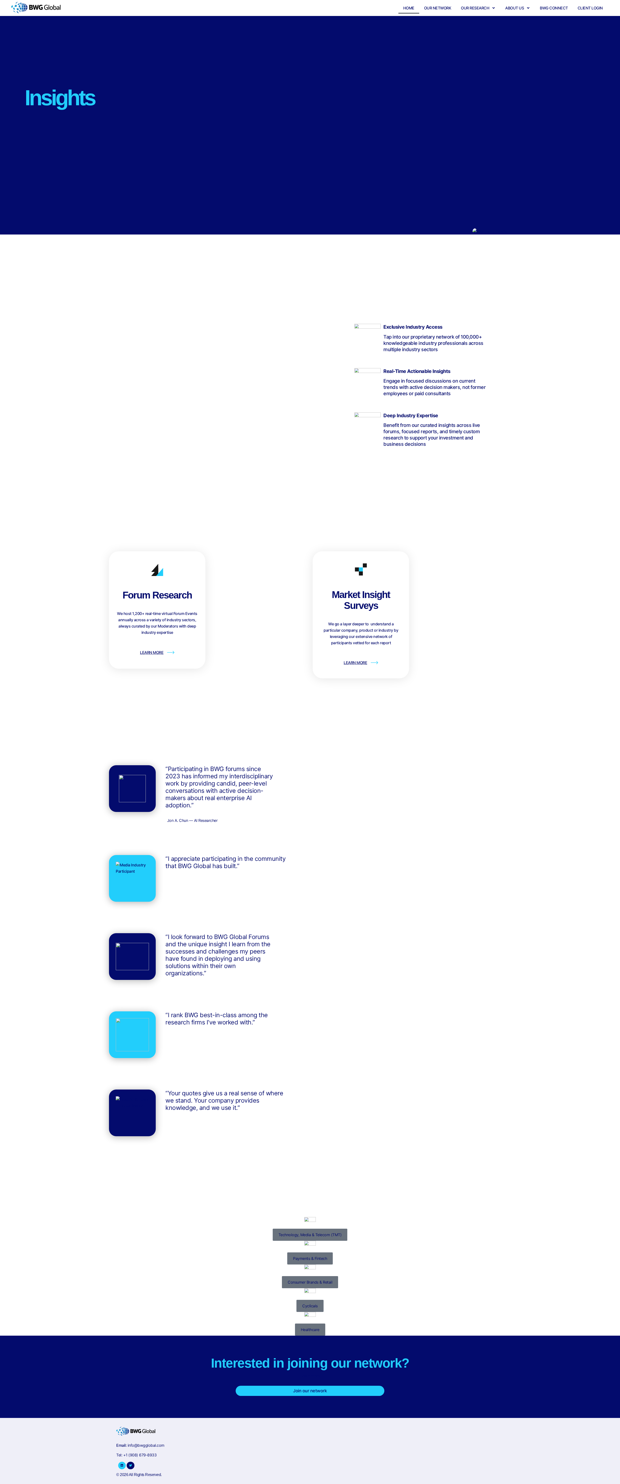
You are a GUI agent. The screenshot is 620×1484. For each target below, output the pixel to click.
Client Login (590, 8)
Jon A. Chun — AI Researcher (192, 820)
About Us (514, 8)
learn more (151, 652)
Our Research (475, 8)
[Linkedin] (122, 1465)
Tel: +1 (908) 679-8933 (136, 1455)
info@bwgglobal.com (146, 1445)
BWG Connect (554, 8)
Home (408, 8)
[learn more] (170, 652)
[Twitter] (130, 1465)
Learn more (310, 1375)
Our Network (437, 8)
